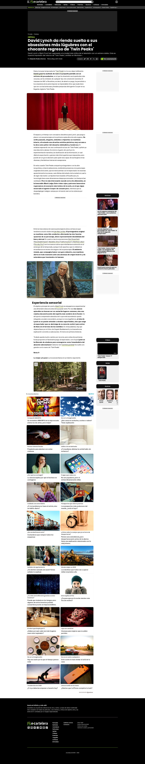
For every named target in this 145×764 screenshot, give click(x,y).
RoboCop (37, 7)
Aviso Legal (80, 722)
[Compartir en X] (94, 59)
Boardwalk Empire (40, 242)
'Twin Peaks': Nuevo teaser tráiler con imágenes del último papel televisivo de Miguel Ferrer (106, 250)
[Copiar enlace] (84, 59)
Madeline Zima (54, 242)
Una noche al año (71, 7)
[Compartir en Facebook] (90, 59)
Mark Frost (59, 306)
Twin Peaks (59, 71)
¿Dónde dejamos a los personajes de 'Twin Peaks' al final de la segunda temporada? (107, 231)
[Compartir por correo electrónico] (87, 59)
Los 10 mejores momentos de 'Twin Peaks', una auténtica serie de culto (106, 213)
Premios (80, 5)
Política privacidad (83, 724)
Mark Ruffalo (80, 7)
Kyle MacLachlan (59, 231)
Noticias (40, 5)
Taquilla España (114, 7)
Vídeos (72, 5)
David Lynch (38, 74)
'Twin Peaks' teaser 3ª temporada (104, 356)
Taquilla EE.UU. (88, 7)
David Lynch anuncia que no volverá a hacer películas (106, 268)
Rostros (88, 5)
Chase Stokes (105, 7)
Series (65, 5)
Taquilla (55, 737)
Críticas (96, 5)
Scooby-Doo (38, 244)
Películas (58, 5)
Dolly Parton (62, 7)
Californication (65, 242)
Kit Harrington (54, 7)
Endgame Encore (45, 7)
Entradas (105, 5)
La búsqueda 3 (97, 7)
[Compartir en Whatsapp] (97, 59)
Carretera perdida (67, 345)
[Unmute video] (60, 376)
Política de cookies (82, 726)
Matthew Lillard (78, 242)
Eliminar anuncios (73, 11)
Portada (30, 34)
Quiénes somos (68, 722)
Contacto (66, 724)
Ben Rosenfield (73, 239)
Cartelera (48, 5)
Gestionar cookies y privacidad (85, 728)
